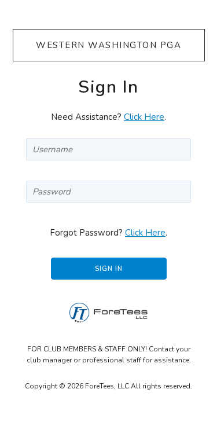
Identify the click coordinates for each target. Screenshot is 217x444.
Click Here (144, 117)
